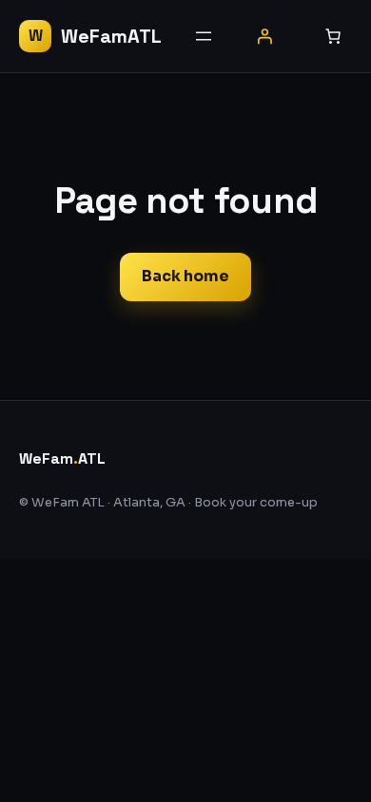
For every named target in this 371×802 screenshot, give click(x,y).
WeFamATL (111, 36)
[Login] (264, 36)
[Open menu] (203, 36)
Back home (185, 276)
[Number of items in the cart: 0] (333, 36)
